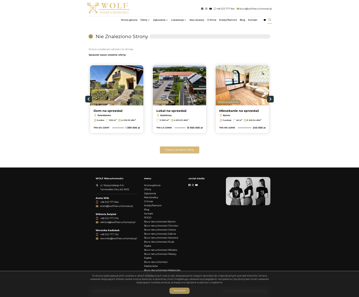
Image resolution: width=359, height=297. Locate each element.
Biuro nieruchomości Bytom (160, 221)
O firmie (211, 20)
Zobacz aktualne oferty (179, 149)
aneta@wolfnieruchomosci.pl (116, 206)
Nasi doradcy (196, 20)
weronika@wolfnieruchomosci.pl (118, 238)
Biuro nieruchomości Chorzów (161, 225)
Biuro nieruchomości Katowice (161, 237)
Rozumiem (179, 290)
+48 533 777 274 (109, 218)
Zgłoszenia (150, 193)
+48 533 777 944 (109, 202)
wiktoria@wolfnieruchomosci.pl (117, 222)
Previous (88, 99)
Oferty (143, 20)
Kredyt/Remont (228, 20)
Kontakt (252, 20)
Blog (242, 20)
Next (270, 99)
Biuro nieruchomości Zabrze (160, 234)
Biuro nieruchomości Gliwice (160, 229)
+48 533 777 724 (109, 234)
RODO (147, 217)
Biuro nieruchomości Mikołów (160, 250)
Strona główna (129, 20)
